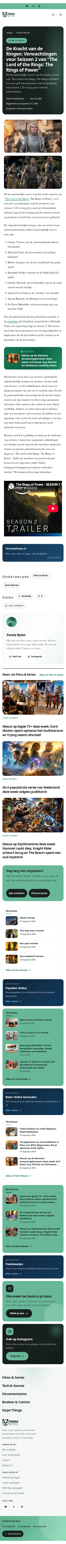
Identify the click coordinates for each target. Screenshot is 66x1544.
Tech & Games (13, 1385)
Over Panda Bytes (11, 1454)
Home (9, 32)
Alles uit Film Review (17, 970)
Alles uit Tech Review (17, 1079)
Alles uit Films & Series (51, 674)
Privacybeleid (8, 1526)
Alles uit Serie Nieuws (17, 1246)
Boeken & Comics (16, 1402)
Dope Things (12, 1410)
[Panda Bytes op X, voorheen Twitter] (33, 6)
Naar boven (14, 1534)
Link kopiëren (16, 606)
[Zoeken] (53, 14)
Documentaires (14, 1393)
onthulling (13, 321)
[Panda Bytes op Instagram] (39, 6)
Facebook (26, 596)
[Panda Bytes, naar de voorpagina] (8, 14)
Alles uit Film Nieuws (17, 1175)
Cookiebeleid (24, 1526)
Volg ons (15, 1356)
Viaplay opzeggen (11, 1477)
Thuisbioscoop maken (13, 1493)
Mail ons (17, 656)
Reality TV (7, 1465)
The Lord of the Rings (17, 199)
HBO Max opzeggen (12, 1487)
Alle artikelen (17, 893)
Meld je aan (17, 1313)
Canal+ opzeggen (11, 1482)
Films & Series (23, 32)
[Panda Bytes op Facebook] (27, 6)
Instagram (36, 656)
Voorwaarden (39, 1526)
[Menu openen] (60, 14)
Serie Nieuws (12, 585)
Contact (6, 1460)
